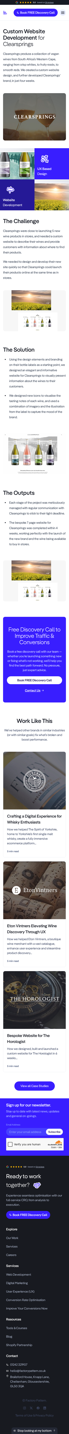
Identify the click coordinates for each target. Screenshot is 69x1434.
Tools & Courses (16, 1328)
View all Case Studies (35, 1086)
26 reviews (49, 2)
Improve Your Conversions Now (27, 1308)
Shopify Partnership (19, 1345)
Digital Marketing (17, 1283)
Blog (9, 1336)
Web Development (18, 1274)
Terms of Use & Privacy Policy (34, 1415)
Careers (11, 1255)
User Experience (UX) (20, 1291)
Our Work (12, 1238)
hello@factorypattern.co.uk (28, 1371)
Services (12, 1246)
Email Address (13, 1124)
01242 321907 (18, 1364)
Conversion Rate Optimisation (25, 1300)
